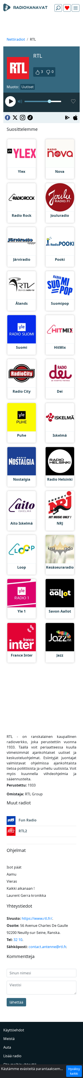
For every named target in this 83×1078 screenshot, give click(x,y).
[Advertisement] (41, 26)
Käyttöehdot (13, 1030)
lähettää (16, 1002)
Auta (7, 1047)
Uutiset (27, 86)
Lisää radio (12, 1055)
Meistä (9, 1038)
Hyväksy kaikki (74, 1071)
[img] (75, 8)
